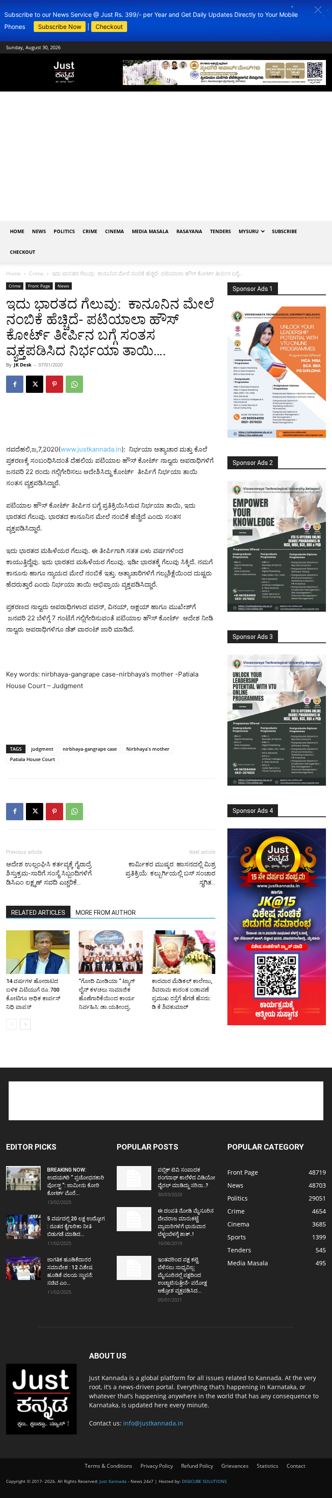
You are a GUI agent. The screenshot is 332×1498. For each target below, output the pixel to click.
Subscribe (284, 231)
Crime (90, 231)
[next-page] (25, 1024)
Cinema (114, 231)
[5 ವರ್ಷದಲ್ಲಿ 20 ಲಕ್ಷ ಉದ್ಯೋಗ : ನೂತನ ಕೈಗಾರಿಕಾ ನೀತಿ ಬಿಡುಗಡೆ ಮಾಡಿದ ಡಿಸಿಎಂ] (23, 1227)
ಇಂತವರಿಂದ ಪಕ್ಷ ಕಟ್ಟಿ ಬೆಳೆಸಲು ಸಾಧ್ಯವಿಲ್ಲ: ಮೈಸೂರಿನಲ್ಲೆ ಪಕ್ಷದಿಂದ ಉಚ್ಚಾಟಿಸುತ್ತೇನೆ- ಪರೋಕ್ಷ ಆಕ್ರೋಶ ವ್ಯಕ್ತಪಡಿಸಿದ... (182, 1275)
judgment (42, 749)
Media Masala (150, 231)
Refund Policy (197, 1466)
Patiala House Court (32, 759)
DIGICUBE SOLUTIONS (204, 1481)
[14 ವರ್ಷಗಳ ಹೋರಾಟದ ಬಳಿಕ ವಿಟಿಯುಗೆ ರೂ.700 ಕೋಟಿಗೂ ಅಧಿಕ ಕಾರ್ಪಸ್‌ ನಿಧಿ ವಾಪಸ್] (38, 952)
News (39, 231)
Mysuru (249, 231)
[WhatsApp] (74, 384)
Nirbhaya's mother (147, 749)
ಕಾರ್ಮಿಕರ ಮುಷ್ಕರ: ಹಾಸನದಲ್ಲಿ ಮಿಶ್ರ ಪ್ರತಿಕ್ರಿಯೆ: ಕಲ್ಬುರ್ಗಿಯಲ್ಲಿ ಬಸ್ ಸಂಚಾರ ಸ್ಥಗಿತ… (170, 873)
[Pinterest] (54, 384)
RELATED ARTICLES (38, 912)
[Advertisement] (166, 156)
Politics (64, 231)
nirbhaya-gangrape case (90, 749)
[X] (34, 384)
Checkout (109, 26)
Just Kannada (113, 1481)
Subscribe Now (59, 26)
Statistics (267, 1466)
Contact (296, 1466)
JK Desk (23, 364)
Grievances (235, 1466)
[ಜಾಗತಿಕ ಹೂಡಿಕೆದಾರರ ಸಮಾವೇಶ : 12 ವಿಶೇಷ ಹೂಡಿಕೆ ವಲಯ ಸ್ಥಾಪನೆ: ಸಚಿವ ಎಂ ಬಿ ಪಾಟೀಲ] (23, 1268)
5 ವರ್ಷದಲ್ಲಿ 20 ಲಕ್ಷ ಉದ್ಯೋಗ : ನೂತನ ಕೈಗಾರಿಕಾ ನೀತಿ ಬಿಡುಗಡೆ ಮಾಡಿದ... (76, 1226)
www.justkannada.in (91, 449)
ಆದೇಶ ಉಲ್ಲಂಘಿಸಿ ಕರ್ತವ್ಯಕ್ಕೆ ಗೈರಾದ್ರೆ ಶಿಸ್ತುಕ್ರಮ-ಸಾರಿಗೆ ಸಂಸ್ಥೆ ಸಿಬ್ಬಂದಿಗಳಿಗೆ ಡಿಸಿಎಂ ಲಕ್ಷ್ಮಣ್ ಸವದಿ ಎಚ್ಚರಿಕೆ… (49, 873)
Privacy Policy (156, 1466)
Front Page (39, 286)
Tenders (220, 231)
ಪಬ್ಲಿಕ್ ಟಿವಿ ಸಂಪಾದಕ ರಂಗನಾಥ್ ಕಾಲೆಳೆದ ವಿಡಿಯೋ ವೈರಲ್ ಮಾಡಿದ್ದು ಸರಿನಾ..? (186, 1177)
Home (17, 231)
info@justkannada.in (153, 1423)
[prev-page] (11, 1024)
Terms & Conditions (108, 1466)
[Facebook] (14, 384)
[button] (318, 9)
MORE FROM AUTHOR (106, 912)
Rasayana (189, 231)
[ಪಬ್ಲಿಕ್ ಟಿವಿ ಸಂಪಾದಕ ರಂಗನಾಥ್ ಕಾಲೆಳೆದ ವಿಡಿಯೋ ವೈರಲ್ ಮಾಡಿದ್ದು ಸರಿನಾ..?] (134, 1178)
